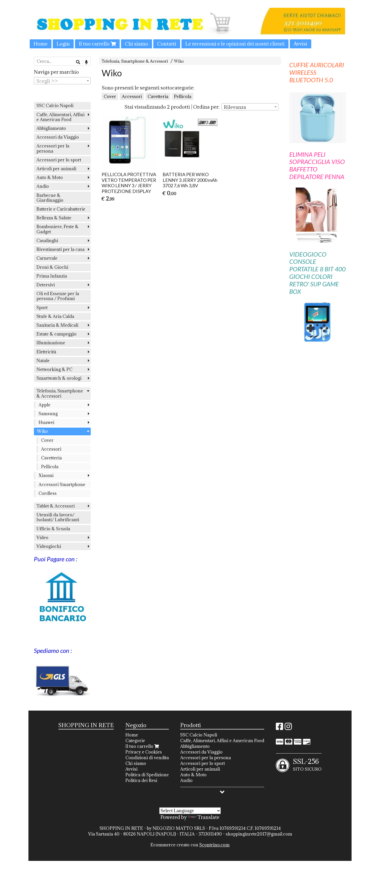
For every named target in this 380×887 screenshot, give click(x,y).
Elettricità (46, 352)
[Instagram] (288, 728)
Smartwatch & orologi (58, 378)
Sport (42, 307)
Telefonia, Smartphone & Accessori (135, 61)
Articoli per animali (56, 169)
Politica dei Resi (141, 780)
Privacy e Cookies (143, 752)
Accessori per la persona (52, 148)
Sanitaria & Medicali (57, 325)
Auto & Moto (49, 177)
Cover (110, 96)
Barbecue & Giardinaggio (49, 197)
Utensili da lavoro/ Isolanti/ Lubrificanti (57, 517)
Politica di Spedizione (147, 775)
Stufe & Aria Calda (55, 316)
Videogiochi (48, 546)
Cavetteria (158, 96)
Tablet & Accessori (55, 506)
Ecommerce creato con (190, 845)
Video (42, 537)
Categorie (135, 740)
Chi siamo (136, 44)
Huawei (46, 422)
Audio (42, 186)
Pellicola (182, 96)
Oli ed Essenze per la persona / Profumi (57, 296)
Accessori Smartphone (62, 484)
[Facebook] (279, 728)
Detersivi (45, 285)
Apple (44, 405)
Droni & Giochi (52, 267)
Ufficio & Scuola (53, 529)
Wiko (179, 61)
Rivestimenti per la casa (60, 249)
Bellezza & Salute (53, 218)
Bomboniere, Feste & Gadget (57, 229)
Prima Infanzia (51, 276)
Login (63, 44)
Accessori (132, 96)
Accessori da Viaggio (57, 137)
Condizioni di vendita (147, 758)
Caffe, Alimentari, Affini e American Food (60, 117)
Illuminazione (50, 343)
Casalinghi (47, 240)
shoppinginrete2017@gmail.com (259, 834)
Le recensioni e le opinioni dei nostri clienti (235, 44)
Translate (208, 817)
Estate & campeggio (56, 334)
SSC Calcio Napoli (54, 105)
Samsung (48, 413)
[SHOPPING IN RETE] (190, 28)
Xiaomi (46, 475)
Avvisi (300, 44)
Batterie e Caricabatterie (60, 209)
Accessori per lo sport (58, 160)
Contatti (166, 44)
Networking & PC (54, 369)
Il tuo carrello (95, 44)
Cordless (48, 493)
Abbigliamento (51, 128)
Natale (43, 360)
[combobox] (250, 106)
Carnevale (46, 258)
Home (41, 44)
